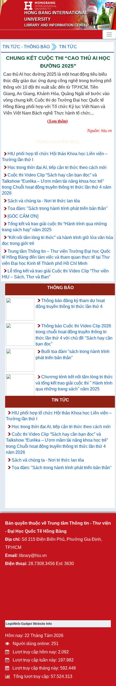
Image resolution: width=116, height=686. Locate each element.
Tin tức (68, 46)
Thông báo (60, 287)
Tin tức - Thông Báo (26, 46)
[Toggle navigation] (109, 34)
